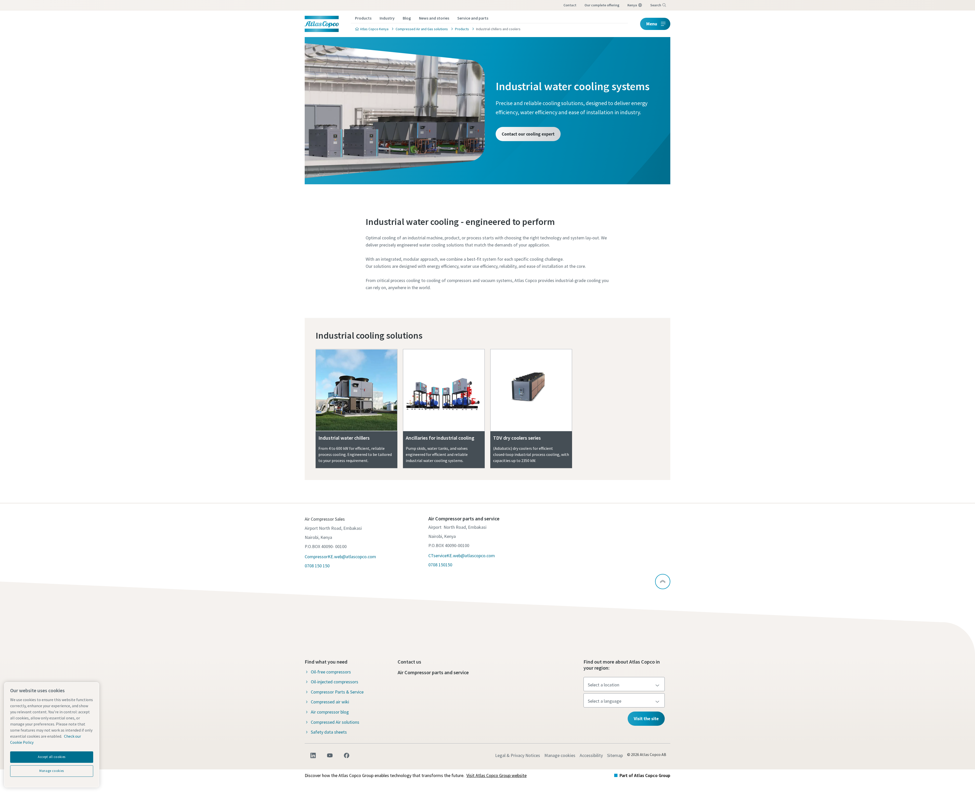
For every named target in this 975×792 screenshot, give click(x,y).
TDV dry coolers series (517, 438)
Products (363, 18)
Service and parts (472, 18)
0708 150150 (440, 565)
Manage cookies (559, 755)
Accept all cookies (52, 757)
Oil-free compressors (331, 672)
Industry (387, 18)
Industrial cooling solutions (369, 335)
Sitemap (615, 755)
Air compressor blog (330, 712)
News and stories (434, 18)
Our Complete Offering (601, 5)
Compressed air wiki (330, 702)
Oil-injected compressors (334, 682)
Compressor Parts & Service (337, 692)
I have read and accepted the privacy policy (468, 367)
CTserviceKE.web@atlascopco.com (461, 555)
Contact (569, 5)
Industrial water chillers (344, 438)
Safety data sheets (329, 732)
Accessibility (591, 755)
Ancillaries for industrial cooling (440, 438)
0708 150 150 (317, 566)
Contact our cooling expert (528, 134)
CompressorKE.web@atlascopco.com (340, 556)
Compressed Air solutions (335, 722)
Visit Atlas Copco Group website (496, 775)
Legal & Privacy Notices (517, 755)
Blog (407, 18)
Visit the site (646, 718)
